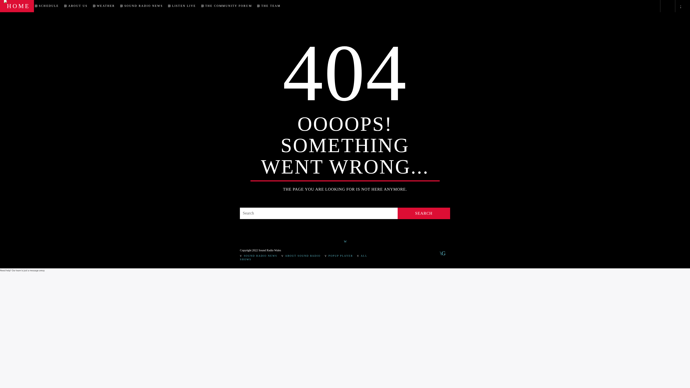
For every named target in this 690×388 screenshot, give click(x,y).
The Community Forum (228, 5)
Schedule (49, 5)
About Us (78, 5)
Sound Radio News (143, 5)
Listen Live (184, 5)
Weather (106, 5)
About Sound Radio (303, 255)
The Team (271, 5)
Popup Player (340, 255)
